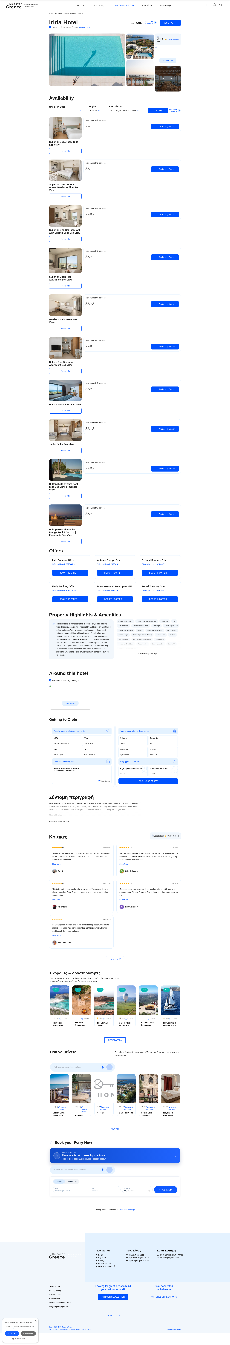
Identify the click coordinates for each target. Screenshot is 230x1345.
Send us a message (126, 1210)
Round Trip (72, 1181)
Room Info (65, 151)
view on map (84, 27)
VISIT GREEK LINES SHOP (163, 1297)
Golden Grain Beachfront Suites (59, 1115)
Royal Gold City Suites (168, 1114)
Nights (93, 106)
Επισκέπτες (115, 106)
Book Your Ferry (148, 781)
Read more (17, 1329)
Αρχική (51, 13)
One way (59, 1181)
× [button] (36, 1321)
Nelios (178, 1329)
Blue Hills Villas (126, 1113)
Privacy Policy (55, 1290)
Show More (56, 864)
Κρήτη (101, 1255)
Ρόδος (101, 1261)
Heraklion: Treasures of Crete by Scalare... (80, 1026)
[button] (20, 1338)
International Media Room (60, 1303)
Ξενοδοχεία (58, 13)
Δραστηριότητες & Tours (139, 1261)
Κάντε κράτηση (166, 1250)
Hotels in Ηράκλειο (69, 13)
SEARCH (159, 110)
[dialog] (20, 1330)
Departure (127, 1188)
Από (56, 1188)
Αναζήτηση (167, 1190)
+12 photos (168, 78)
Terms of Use (54, 1286)
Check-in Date (57, 107)
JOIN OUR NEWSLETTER (113, 1297)
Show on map (168, 60)
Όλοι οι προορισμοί (106, 1266)
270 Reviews (173, 39)
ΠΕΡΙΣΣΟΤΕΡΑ (115, 1040)
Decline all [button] (28, 1333)
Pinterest (122, 1321)
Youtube (118, 1321)
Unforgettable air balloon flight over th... (125, 1025)
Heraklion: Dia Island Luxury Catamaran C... (170, 1025)
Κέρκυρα (102, 1258)
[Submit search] (109, 1067)
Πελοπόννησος (104, 1263)
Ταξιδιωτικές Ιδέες (136, 1255)
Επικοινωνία (54, 1299)
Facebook (104, 1321)
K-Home (100, 1113)
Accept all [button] (12, 1333)
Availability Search (166, 127)
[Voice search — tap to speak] (103, 1067)
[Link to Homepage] (14, 9)
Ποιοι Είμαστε (55, 1294)
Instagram (108, 1321)
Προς (93, 1188)
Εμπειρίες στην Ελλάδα (139, 1258)
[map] (207, 4)
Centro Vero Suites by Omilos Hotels (147, 1115)
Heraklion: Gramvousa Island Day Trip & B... (59, 1026)
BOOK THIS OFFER (68, 573)
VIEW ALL (114, 960)
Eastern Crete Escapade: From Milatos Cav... (147, 1026)
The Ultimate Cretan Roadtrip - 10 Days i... (103, 1026)
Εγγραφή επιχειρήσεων (59, 1307)
